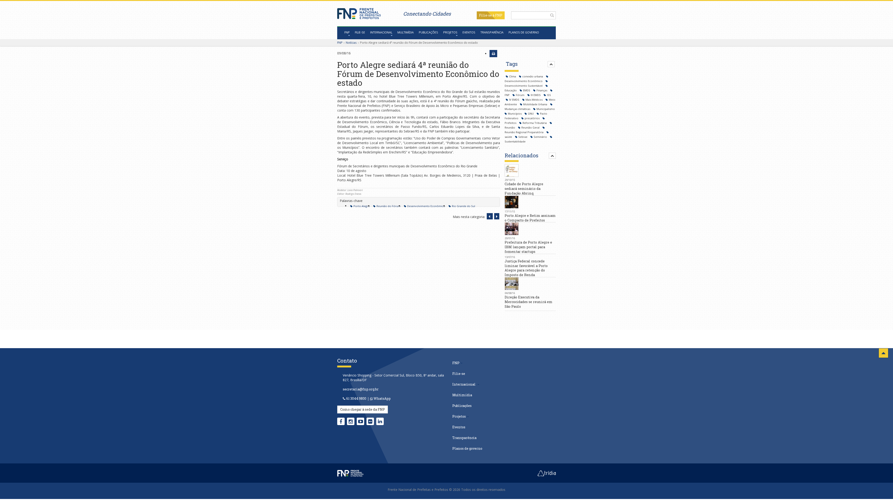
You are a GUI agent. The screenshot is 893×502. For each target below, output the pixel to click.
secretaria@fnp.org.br (361, 389)
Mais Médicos (534, 99)
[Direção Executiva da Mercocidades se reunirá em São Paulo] (530, 283)
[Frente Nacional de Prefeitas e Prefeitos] (359, 12)
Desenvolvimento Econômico (426, 206)
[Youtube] (360, 421)
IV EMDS (514, 99)
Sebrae (523, 137)
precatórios (532, 118)
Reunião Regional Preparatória (524, 132)
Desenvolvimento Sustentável (524, 85)
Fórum (520, 95)
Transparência (491, 32)
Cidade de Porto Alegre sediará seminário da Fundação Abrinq (524, 188)
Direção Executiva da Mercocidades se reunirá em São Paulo (528, 302)
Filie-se (485, 15)
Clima (513, 76)
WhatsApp (382, 398)
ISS (549, 95)
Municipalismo (545, 109)
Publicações (428, 32)
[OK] (552, 15)
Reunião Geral (530, 127)
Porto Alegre (361, 206)
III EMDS (536, 95)
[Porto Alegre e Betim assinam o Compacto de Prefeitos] (530, 202)
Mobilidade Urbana (535, 104)
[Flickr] (370, 421)
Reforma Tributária (535, 123)
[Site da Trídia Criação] (547, 473)
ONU (531, 113)
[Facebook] (341, 421)
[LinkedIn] (380, 421)
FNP (347, 32)
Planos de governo (524, 32)
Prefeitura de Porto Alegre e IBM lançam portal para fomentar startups (528, 247)
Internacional (381, 32)
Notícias (351, 42)
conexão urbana (533, 76)
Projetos (450, 32)
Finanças (542, 90)
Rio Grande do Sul (463, 206)
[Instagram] (351, 421)
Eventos (469, 32)
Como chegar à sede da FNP (362, 409)
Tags (512, 63)
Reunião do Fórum (388, 206)
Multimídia (405, 32)
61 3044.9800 (356, 398)
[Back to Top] (883, 353)
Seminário (541, 137)
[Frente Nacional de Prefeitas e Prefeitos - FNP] (350, 473)
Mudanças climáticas (518, 109)
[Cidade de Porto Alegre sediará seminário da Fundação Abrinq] (530, 170)
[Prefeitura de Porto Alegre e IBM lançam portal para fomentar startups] (530, 228)
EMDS (527, 90)
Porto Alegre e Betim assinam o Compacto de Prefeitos (530, 217)
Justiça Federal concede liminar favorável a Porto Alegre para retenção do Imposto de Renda (526, 268)
